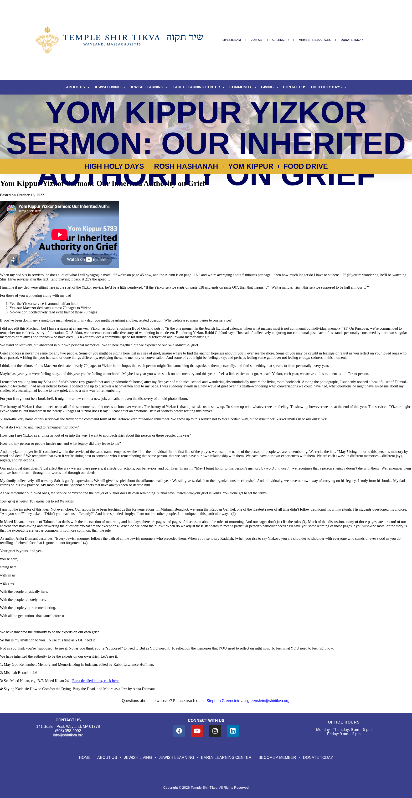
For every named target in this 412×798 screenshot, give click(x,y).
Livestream (231, 40)
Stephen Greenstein (223, 701)
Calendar (280, 40)
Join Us (256, 40)
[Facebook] (179, 731)
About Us (75, 87)
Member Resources (315, 40)
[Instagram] (215, 731)
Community (240, 87)
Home (84, 758)
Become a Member (277, 758)
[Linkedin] (233, 731)
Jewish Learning (146, 87)
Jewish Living (107, 87)
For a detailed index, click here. (95, 681)
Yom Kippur (250, 166)
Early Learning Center (196, 87)
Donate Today (352, 40)
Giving (267, 87)
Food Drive (305, 166)
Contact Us (294, 87)
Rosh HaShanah (186, 166)
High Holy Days (326, 87)
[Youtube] (197, 731)
